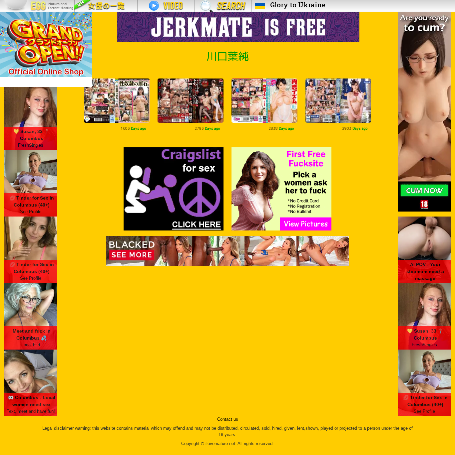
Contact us (227, 419)
